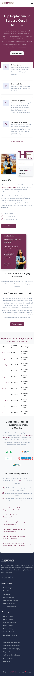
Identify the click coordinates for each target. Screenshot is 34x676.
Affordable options (18, 101)
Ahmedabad (6, 353)
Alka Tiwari (6, 167)
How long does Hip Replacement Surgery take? (14, 516)
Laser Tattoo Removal (10, 635)
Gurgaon (4, 377)
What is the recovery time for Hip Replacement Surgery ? (14, 523)
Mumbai (4, 395)
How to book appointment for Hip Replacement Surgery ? (14, 530)
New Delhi (5, 401)
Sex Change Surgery (9, 623)
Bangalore (5, 359)
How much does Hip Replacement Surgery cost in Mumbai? (14, 509)
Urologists (6, 594)
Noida (4, 407)
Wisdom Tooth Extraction (11, 632)
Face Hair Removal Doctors (12, 591)
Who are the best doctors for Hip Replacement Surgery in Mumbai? (14, 544)
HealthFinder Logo (24, 156)
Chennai (4, 371)
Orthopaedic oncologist (10, 600)
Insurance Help (16, 84)
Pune (3, 413)
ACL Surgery (7, 661)
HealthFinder (13, 672)
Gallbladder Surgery (9, 603)
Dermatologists (8, 588)
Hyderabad (5, 383)
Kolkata (4, 389)
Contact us (18, 324)
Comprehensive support (19, 122)
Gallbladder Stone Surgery (11, 642)
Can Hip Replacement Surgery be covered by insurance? (14, 537)
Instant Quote (16, 65)
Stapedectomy (8, 652)
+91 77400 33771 (20, 481)
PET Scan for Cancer (9, 607)
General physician (8, 597)
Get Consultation (16, 141)
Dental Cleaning (8, 616)
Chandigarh (5, 365)
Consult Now (7, 226)
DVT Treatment (8, 658)
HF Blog (22, 174)
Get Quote (18, 53)
